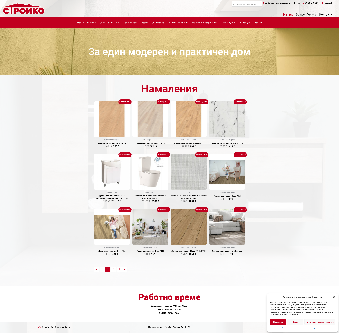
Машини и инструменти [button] (204, 22)
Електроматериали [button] (178, 22)
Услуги (312, 14)
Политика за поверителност (311, 328)
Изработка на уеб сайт (159, 327)
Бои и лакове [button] (130, 22)
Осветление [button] (158, 22)
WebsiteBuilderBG (182, 327)
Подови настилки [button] (86, 22)
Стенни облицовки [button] (109, 22)
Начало (288, 14)
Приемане (278, 322)
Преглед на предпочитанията (320, 322)
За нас (300, 14)
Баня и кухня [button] (228, 22)
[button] (333, 297)
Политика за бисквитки (290, 328)
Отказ (295, 322)
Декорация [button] (244, 22)
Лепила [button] (258, 22)
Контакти (325, 14)
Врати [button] (144, 22)
